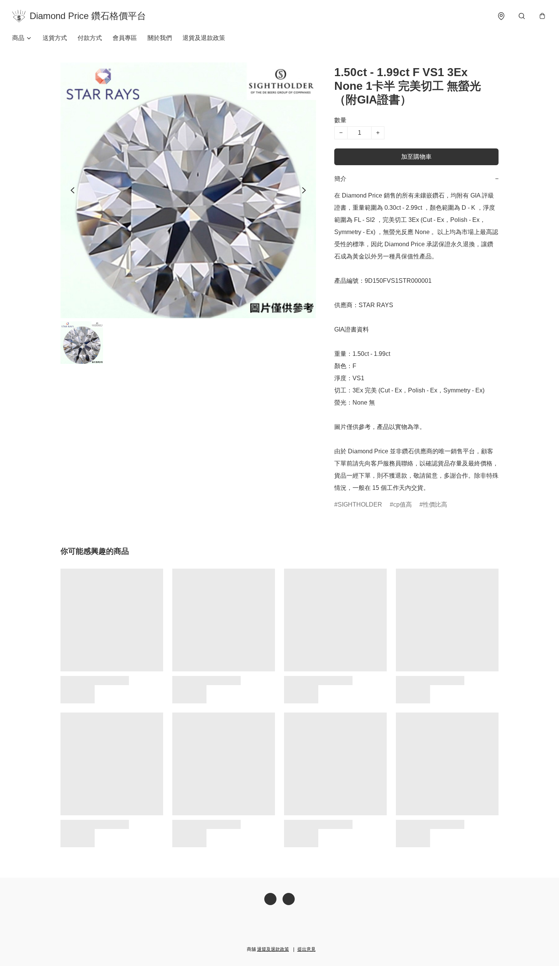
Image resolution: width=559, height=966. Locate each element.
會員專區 (125, 38)
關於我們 (160, 38)
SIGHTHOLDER (360, 504)
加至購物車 (416, 156)
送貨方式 (55, 38)
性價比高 (435, 504)
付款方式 (90, 38)
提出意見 (306, 949)
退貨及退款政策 (204, 38)
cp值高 (402, 504)
